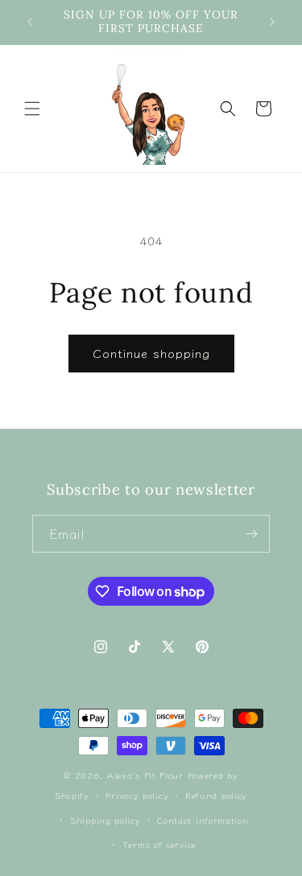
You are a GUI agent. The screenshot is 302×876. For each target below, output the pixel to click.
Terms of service (159, 843)
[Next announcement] (272, 21)
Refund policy (216, 794)
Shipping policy (105, 819)
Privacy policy (136, 794)
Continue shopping (151, 352)
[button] (32, 108)
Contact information (202, 819)
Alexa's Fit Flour (145, 774)
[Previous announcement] (30, 21)
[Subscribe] (251, 534)
